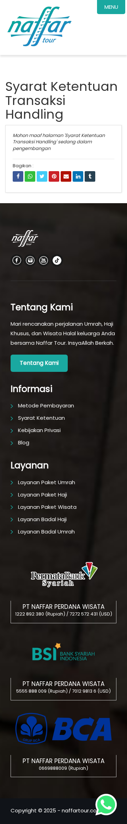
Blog (23, 442)
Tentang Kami (39, 363)
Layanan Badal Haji (42, 519)
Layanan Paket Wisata (47, 507)
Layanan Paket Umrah (46, 482)
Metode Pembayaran (46, 405)
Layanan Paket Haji (42, 494)
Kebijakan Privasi (39, 430)
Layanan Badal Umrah (46, 531)
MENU (111, 7)
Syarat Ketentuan (41, 418)
